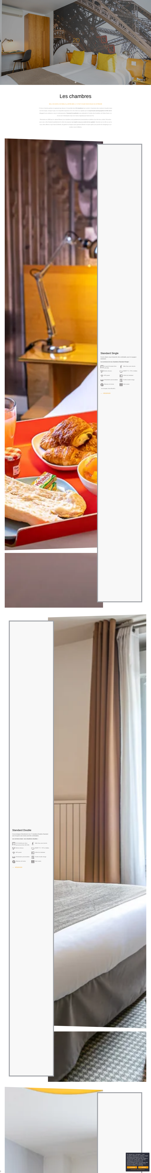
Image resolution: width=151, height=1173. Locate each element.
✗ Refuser (143, 1167)
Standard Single (110, 353)
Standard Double (21, 830)
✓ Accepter (132, 1167)
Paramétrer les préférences (138, 1169)
